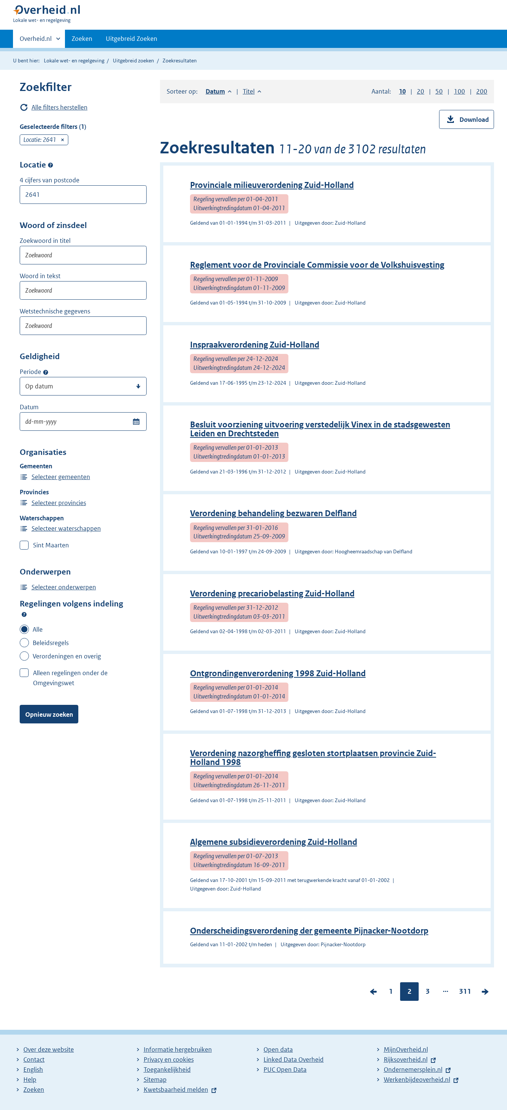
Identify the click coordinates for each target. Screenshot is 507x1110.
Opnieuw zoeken (49, 714)
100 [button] (459, 91)
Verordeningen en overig (67, 656)
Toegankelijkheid (167, 1069)
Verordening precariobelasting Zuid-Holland (272, 594)
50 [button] (439, 91)
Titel (252, 91)
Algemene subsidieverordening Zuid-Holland (273, 842)
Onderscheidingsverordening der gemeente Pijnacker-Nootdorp (309, 931)
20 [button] (420, 91)
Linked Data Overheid (294, 1059)
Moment (45, 372)
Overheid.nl (36, 41)
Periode (30, 371)
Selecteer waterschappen (66, 528)
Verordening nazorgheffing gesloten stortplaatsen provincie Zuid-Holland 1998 (313, 757)
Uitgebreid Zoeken (131, 39)
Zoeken (82, 39)
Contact (34, 1059)
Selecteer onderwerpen (64, 587)
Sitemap (155, 1079)
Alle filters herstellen (60, 107)
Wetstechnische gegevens (55, 311)
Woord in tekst (40, 276)
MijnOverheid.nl (406, 1049)
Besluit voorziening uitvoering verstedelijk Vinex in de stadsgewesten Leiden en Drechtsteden (320, 429)
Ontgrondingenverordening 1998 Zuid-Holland (278, 673)
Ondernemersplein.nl (413, 1069)
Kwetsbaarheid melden (176, 1089)
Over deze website (48, 1049)
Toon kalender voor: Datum (136, 421)
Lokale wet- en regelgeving (74, 60)
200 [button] (481, 91)
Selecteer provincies (59, 503)
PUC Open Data (285, 1069)
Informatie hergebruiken (178, 1049)
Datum (29, 407)
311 (465, 993)
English (33, 1069)
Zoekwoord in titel (45, 240)
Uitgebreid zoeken (133, 60)
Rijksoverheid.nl (406, 1059)
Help (29, 1079)
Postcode (50, 165)
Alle (38, 629)
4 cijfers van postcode (49, 180)
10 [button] (402, 91)
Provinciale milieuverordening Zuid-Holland (272, 185)
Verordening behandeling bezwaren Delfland (273, 513)
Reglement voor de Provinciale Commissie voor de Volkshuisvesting (317, 265)
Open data (278, 1049)
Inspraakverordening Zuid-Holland (254, 345)
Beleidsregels (51, 643)
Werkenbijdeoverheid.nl (417, 1079)
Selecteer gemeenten (61, 477)
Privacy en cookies (169, 1059)
